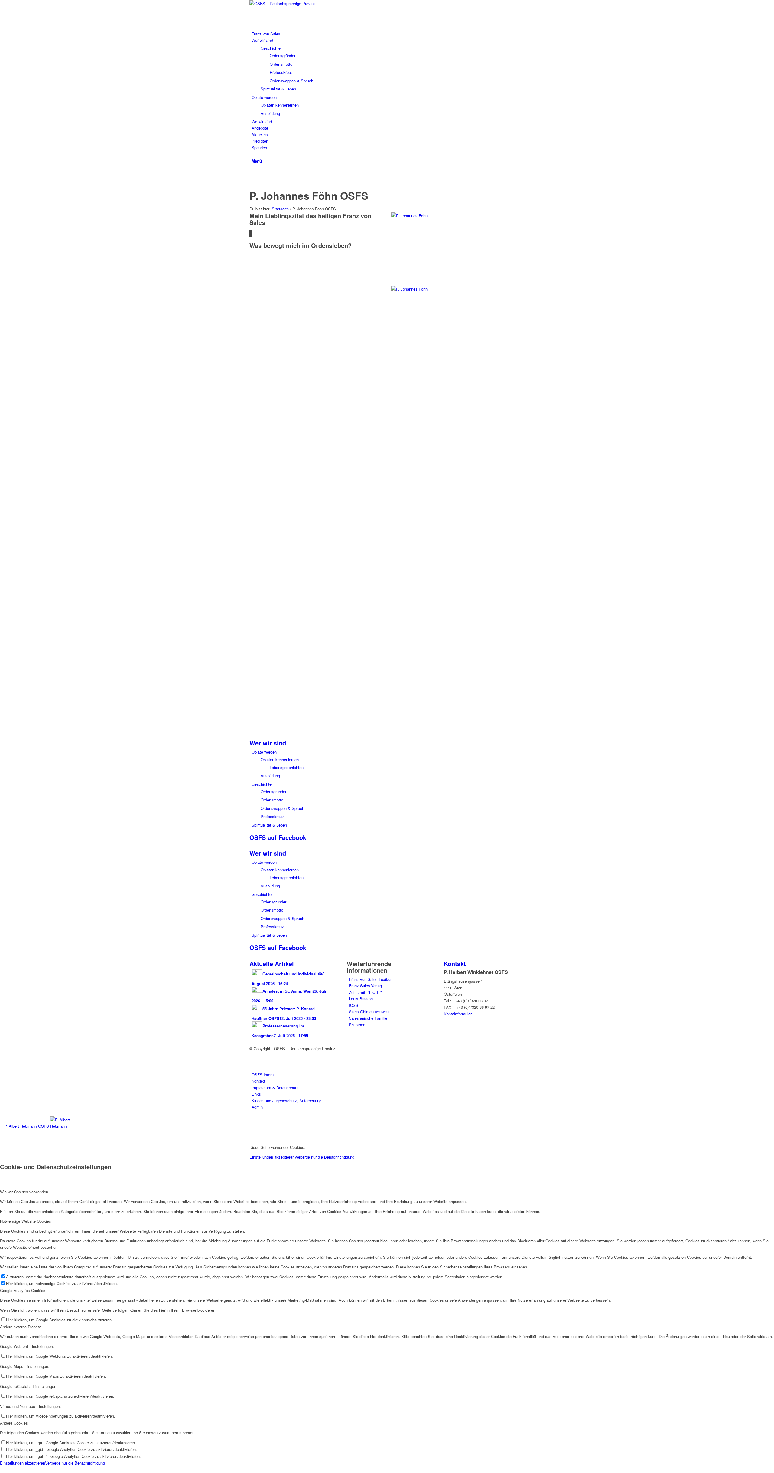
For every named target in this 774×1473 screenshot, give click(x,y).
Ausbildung (270, 775)
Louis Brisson (361, 998)
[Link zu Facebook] (253, 173)
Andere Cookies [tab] (14, 1423)
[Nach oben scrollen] (1, 1469)
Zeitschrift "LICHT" (365, 992)
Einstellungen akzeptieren (271, 1157)
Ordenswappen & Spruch (282, 808)
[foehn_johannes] (420, 216)
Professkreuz (272, 816)
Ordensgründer (273, 791)
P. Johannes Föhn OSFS (308, 195)
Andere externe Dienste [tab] (20, 1327)
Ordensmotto (272, 800)
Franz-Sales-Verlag (365, 985)
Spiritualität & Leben (269, 825)
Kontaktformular (458, 1014)
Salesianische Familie (368, 1018)
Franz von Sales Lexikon (370, 979)
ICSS (353, 1005)
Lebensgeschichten (287, 767)
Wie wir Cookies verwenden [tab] (24, 1192)
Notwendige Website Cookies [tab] (25, 1221)
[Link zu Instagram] (253, 180)
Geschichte (262, 784)
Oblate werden (264, 752)
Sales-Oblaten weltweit (369, 1011)
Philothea (357, 1024)
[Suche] (253, 154)
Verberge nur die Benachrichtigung (324, 1157)
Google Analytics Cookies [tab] (22, 1290)
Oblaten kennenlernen (280, 759)
